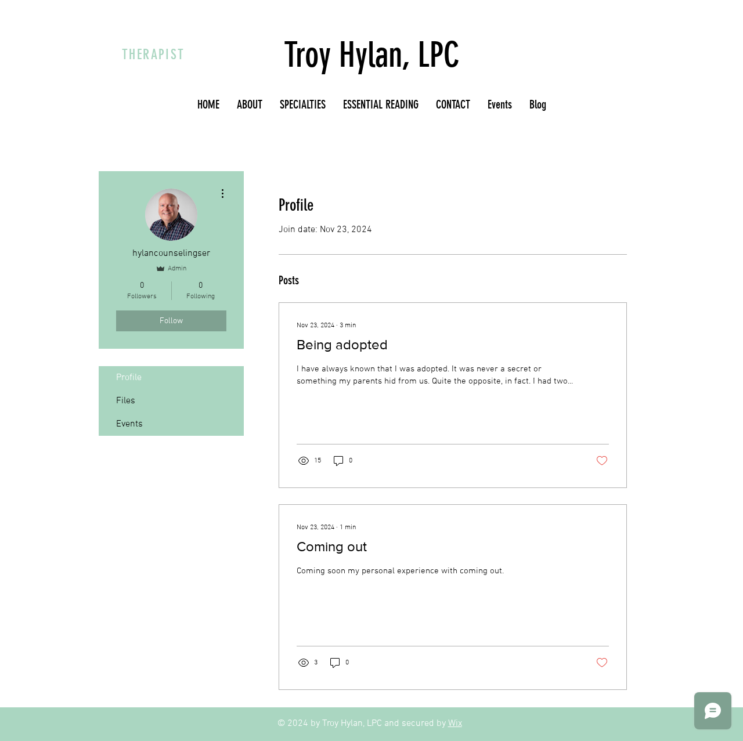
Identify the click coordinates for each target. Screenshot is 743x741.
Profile (129, 378)
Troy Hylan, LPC (372, 54)
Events (129, 424)
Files (125, 401)
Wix (455, 723)
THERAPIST (153, 54)
